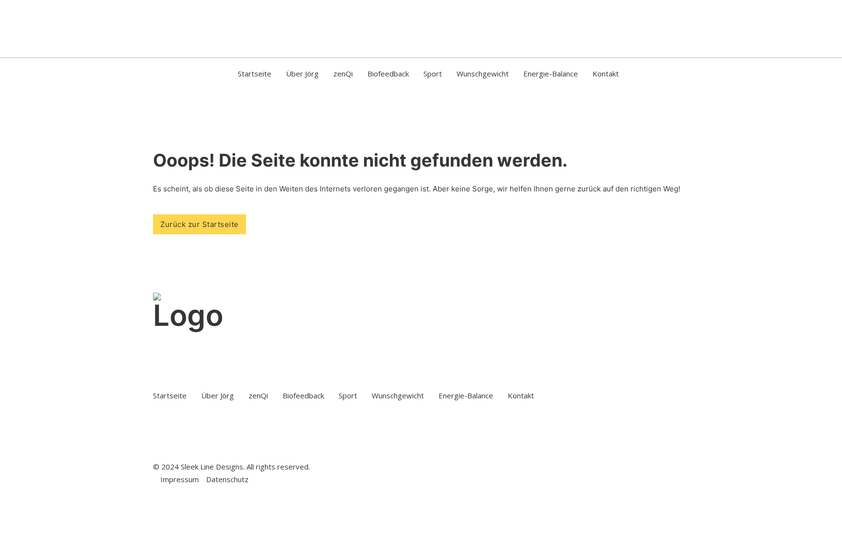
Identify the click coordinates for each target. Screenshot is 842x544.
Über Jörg (302, 73)
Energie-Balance (550, 73)
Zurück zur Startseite (199, 224)
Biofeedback (388, 73)
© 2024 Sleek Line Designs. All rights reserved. (231, 466)
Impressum (179, 479)
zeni (343, 73)
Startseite (254, 73)
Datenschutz (227, 479)
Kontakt (606, 73)
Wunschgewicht (483, 73)
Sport (432, 73)
